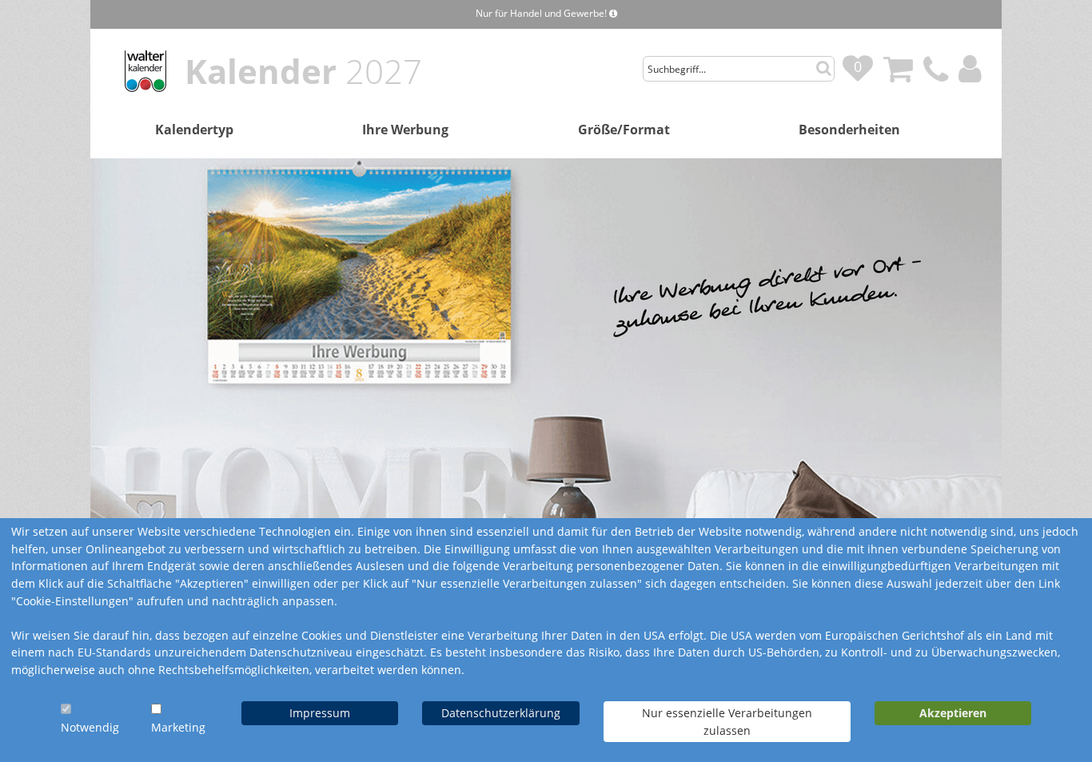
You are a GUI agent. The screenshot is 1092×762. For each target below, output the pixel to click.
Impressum (319, 712)
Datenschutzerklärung (500, 712)
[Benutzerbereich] (974, 59)
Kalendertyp (194, 129)
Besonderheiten (849, 129)
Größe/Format (624, 129)
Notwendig (90, 727)
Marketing (178, 727)
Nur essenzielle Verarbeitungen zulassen (727, 721)
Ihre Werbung (405, 129)
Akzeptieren (952, 712)
